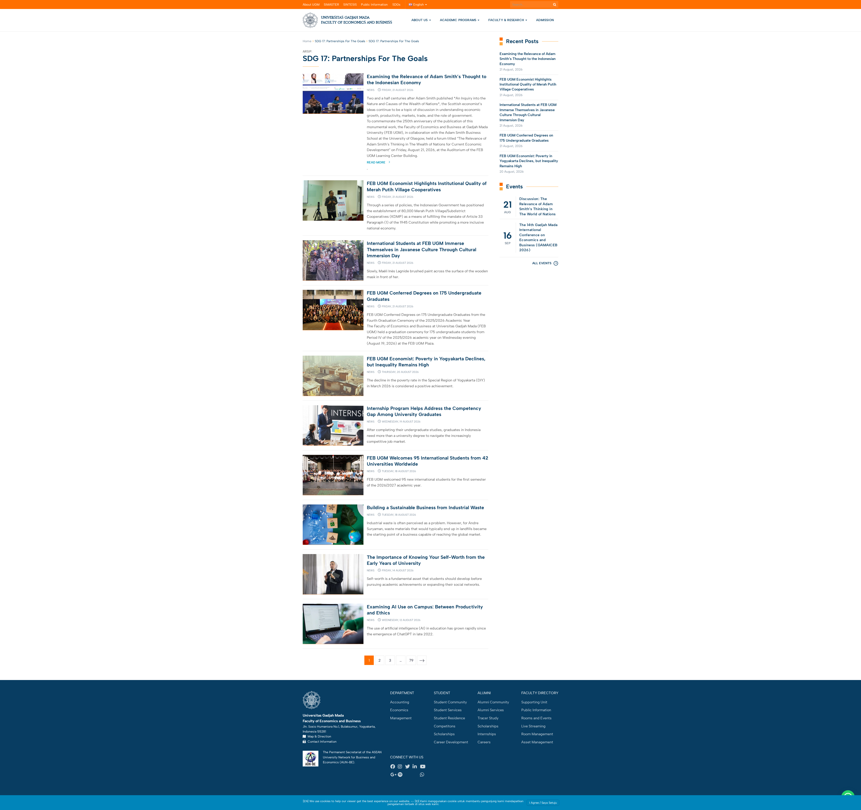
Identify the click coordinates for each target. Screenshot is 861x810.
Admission (545, 20)
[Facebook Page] (394, 767)
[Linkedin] (416, 767)
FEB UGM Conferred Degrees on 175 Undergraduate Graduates (526, 137)
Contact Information (321, 741)
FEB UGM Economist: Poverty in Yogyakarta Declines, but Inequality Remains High (529, 161)
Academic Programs (458, 20)
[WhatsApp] (423, 774)
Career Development (451, 742)
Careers (484, 742)
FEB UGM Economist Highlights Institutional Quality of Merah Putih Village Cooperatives (528, 84)
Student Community (450, 702)
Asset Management (537, 742)
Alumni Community (493, 702)
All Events (541, 263)
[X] (408, 767)
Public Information (374, 5)
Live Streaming (533, 726)
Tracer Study (488, 718)
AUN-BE (347, 762)
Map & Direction (318, 736)
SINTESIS (350, 5)
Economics (399, 710)
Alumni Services (491, 710)
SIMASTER (331, 5)
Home (307, 41)
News (370, 90)
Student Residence (449, 718)
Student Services (448, 710)
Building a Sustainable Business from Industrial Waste (425, 507)
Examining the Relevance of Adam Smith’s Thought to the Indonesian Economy (528, 59)
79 (411, 660)
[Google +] (394, 774)
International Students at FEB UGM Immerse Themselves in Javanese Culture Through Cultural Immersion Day (421, 249)
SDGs (396, 5)
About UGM (311, 5)
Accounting (399, 702)
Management (401, 718)
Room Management (537, 734)
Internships (487, 734)
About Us (420, 20)
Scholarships (444, 734)
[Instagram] (401, 767)
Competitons (444, 726)
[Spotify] (401, 774)
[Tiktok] (416, 774)
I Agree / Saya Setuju (543, 802)
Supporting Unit (534, 702)
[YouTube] (423, 767)
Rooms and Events (536, 718)
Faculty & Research (506, 20)
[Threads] (408, 774)
